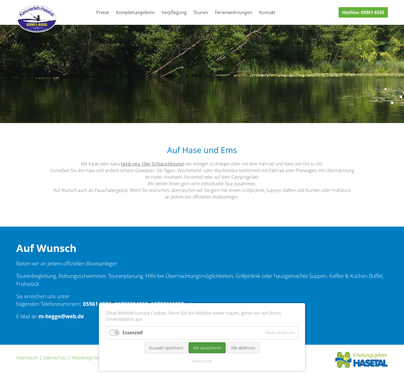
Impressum (27, 358)
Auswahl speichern (166, 347)
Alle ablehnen (243, 347)
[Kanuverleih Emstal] (36, 18)
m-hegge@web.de (61, 316)
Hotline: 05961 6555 (363, 12)
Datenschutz (55, 358)
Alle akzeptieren (207, 347)
